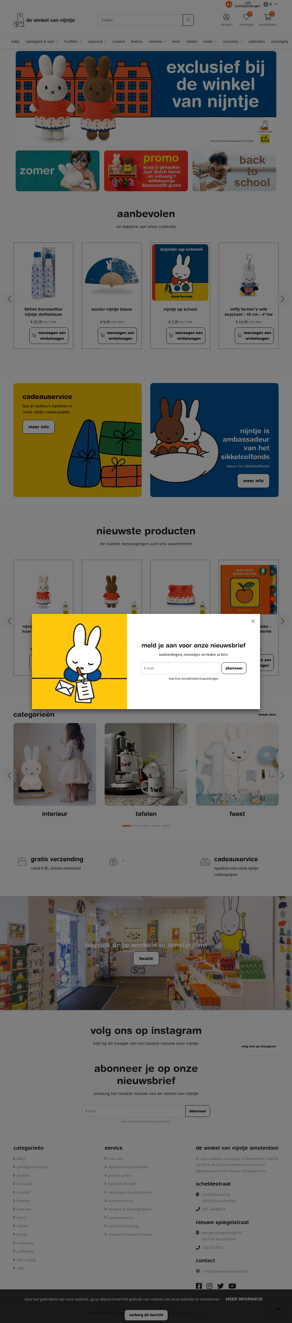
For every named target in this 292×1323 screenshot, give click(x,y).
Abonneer (234, 668)
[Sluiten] (253, 621)
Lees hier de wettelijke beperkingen (193, 679)
